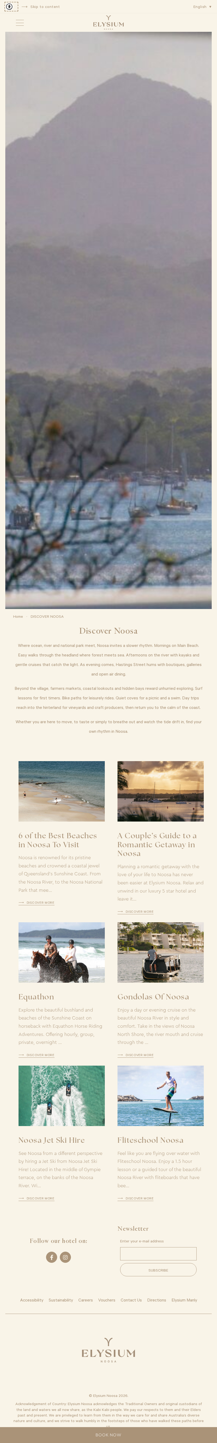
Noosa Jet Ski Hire (52, 1141)
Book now (108, 1435)
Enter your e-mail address (142, 1240)
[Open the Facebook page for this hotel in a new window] (51, 1257)
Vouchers (106, 1300)
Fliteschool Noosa (150, 1141)
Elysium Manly (184, 1300)
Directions (156, 1300)
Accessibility (31, 1300)
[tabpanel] (108, 320)
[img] (108, 22)
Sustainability (61, 1300)
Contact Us (131, 1300)
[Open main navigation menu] (19, 22)
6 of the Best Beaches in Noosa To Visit (58, 841)
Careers (85, 1300)
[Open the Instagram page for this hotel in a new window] (65, 1257)
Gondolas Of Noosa (153, 997)
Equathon (36, 997)
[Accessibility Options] (11, 7)
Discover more (41, 902)
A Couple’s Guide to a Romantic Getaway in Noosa (157, 845)
